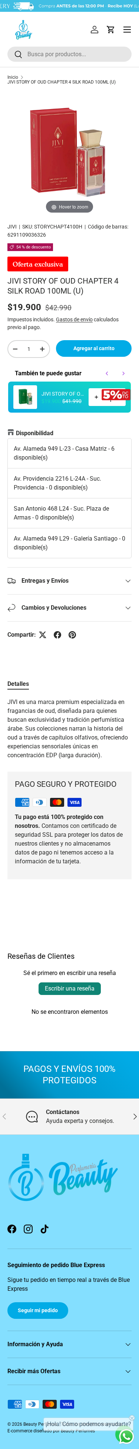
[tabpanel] (69, 729)
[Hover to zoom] (69, 153)
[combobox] (69, 54)
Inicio (12, 77)
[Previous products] (107, 373)
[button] (111, 29)
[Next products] (123, 373)
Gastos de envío (74, 319)
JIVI (12, 227)
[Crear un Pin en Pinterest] (72, 634)
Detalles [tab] (18, 683)
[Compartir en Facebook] (57, 634)
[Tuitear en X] (42, 634)
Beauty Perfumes (40, 1424)
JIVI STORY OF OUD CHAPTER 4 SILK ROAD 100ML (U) (61, 82)
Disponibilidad (34, 433)
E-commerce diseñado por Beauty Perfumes (51, 1430)
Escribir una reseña (70, 988)
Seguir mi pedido (38, 1310)
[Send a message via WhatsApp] (126, 1436)
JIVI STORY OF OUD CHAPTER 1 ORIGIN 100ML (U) (63, 394)
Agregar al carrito (94, 348)
